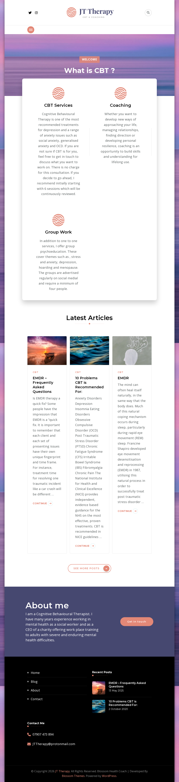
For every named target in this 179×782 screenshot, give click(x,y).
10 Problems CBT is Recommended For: (89, 385)
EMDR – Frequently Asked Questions (43, 385)
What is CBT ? (89, 70)
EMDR (123, 378)
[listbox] (90, 65)
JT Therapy (62, 771)
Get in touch (136, 621)
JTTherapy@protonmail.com (54, 744)
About (35, 690)
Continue (40, 503)
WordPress (109, 776)
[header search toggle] (148, 12)
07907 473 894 (43, 734)
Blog (34, 681)
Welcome (89, 59)
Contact (37, 699)
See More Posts (86, 568)
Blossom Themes (73, 776)
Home (35, 673)
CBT (35, 372)
